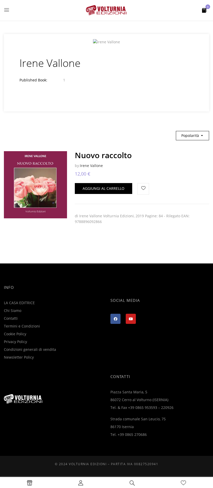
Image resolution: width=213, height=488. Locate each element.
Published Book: (33, 80)
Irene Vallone (91, 165)
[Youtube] (131, 319)
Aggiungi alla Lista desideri (143, 189)
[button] (204, 10)
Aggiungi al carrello (103, 188)
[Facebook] (115, 319)
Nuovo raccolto (103, 155)
